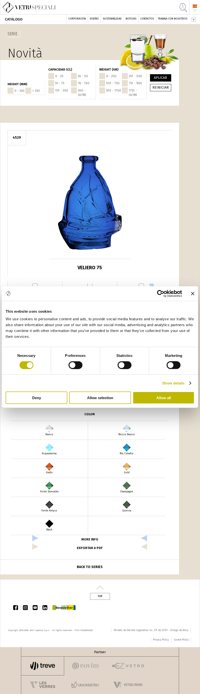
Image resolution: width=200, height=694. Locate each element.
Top (100, 596)
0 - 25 (59, 76)
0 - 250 (111, 76)
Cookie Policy (181, 639)
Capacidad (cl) (60, 69)
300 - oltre (82, 93)
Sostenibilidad (112, 18)
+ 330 (36, 91)
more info (89, 539)
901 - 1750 (113, 90)
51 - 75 (59, 83)
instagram (26, 607)
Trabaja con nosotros (172, 18)
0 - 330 (19, 91)
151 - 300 (61, 90)
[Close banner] (192, 293)
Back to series (90, 567)
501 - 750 (113, 83)
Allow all (163, 398)
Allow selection (100, 398)
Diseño (94, 18)
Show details (173, 383)
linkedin (46, 607)
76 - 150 (83, 83)
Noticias (131, 18)
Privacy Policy (161, 639)
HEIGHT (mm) (17, 84)
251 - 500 (135, 76)
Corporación (77, 18)
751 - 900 (135, 83)
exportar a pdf (90, 548)
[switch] (75, 365)
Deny (36, 398)
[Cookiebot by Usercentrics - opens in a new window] (160, 293)
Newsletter (64, 608)
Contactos (147, 18)
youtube (36, 607)
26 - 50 (83, 76)
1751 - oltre (133, 93)
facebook (16, 607)
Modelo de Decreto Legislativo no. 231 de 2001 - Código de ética (151, 630)
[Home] (27, 7)
